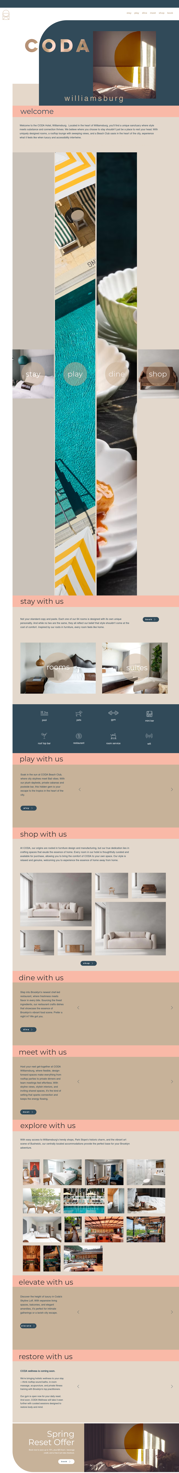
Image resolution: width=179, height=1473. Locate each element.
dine (117, 373)
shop (158, 373)
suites (137, 667)
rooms (58, 667)
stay (33, 373)
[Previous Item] (80, 789)
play (75, 373)
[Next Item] (172, 789)
